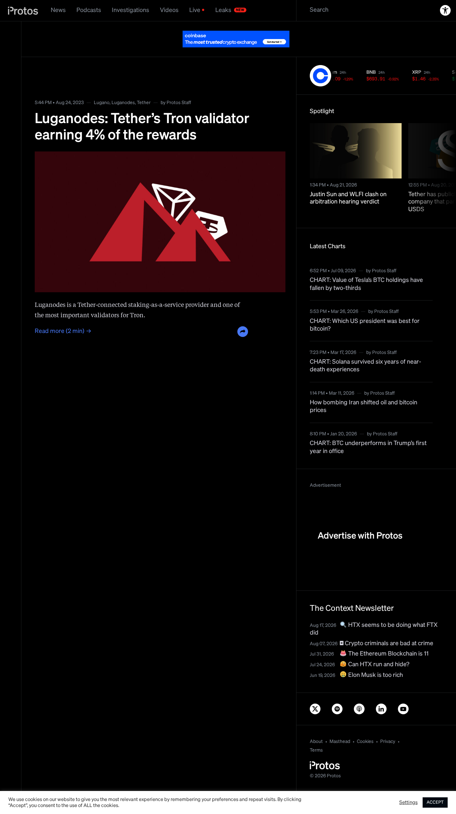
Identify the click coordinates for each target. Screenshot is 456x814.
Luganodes (123, 102)
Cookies (365, 741)
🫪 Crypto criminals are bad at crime (386, 644)
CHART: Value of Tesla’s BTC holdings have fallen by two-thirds (366, 284)
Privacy (387, 741)
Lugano (101, 102)
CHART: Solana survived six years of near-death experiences (365, 366)
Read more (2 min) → (63, 331)
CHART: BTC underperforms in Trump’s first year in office (368, 447)
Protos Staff (179, 102)
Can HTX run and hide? (378, 665)
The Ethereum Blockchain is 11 (388, 654)
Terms (316, 750)
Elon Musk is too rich (375, 675)
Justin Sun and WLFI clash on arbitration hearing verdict (348, 198)
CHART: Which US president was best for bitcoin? (365, 325)
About (316, 741)
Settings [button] (408, 802)
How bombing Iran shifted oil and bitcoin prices (363, 406)
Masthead (339, 741)
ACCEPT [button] (435, 802)
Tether (144, 102)
